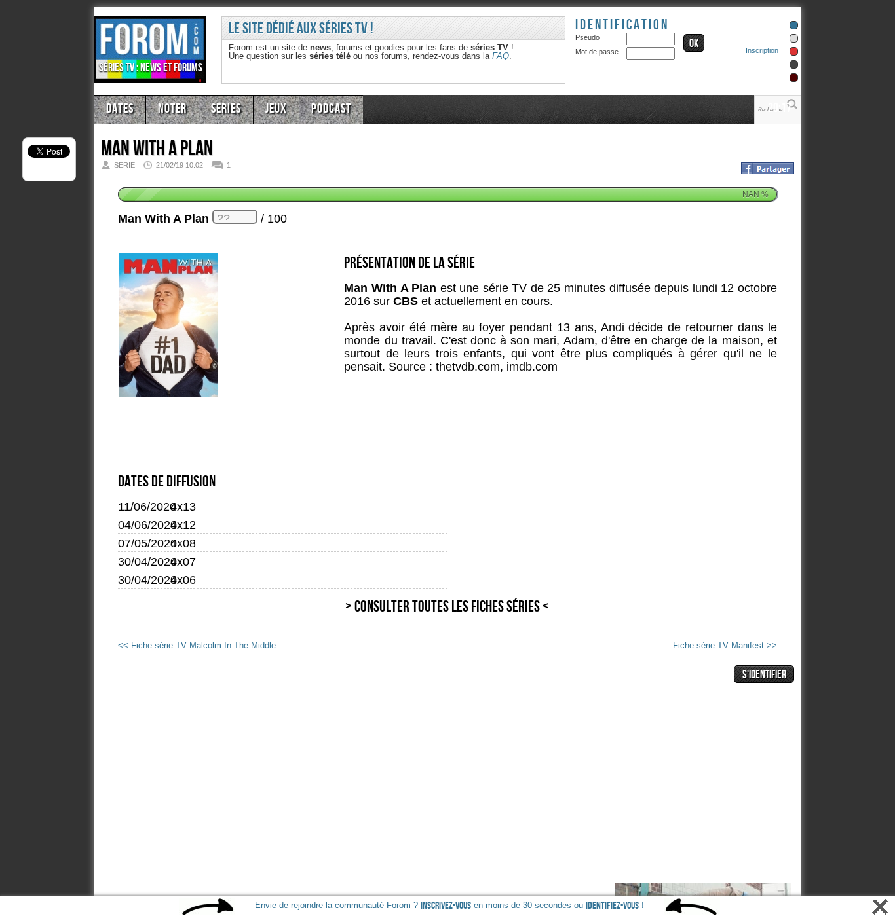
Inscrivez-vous (446, 906)
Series (217, 108)
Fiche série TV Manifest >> (706, 644)
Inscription (762, 50)
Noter (167, 108)
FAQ (500, 56)
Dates (118, 108)
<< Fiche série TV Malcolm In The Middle (225, 644)
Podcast (314, 108)
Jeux (263, 108)
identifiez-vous (612, 906)
